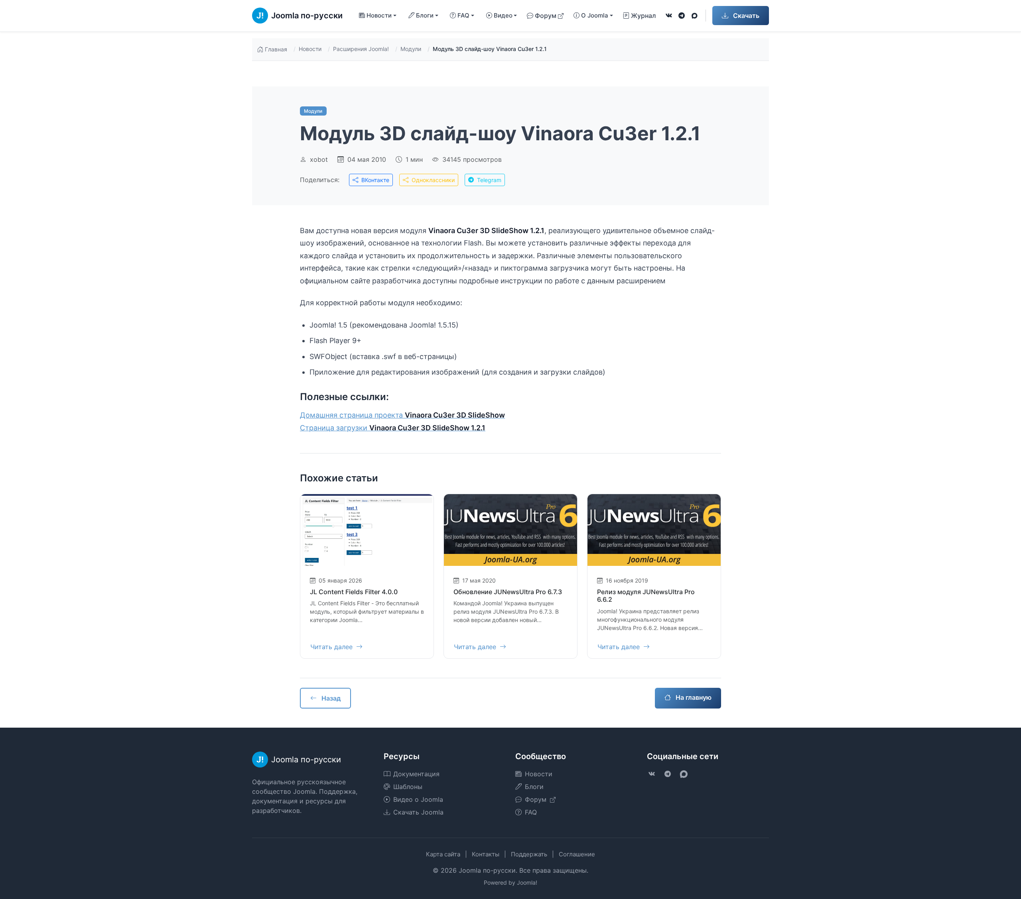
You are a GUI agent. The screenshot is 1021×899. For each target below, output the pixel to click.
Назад (330, 698)
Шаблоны (407, 787)
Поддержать (529, 854)
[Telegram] (681, 15)
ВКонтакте (374, 180)
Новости (310, 48)
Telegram (488, 180)
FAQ (531, 812)
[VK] (669, 15)
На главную (693, 697)
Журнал (643, 16)
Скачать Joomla (418, 812)
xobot (319, 159)
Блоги (534, 787)
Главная (276, 49)
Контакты (485, 854)
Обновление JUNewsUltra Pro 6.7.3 (507, 592)
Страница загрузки (392, 428)
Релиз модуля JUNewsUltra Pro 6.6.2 (646, 595)
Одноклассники (432, 180)
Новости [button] (379, 15)
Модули (410, 48)
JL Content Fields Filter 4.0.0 (354, 592)
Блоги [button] (425, 15)
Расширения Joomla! (361, 48)
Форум (545, 16)
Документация (416, 774)
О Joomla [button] (594, 15)
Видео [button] (503, 15)
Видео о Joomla (418, 799)
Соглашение (577, 854)
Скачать (745, 16)
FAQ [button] (463, 15)
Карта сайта (443, 854)
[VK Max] (694, 15)
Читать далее (332, 647)
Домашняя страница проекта (402, 415)
